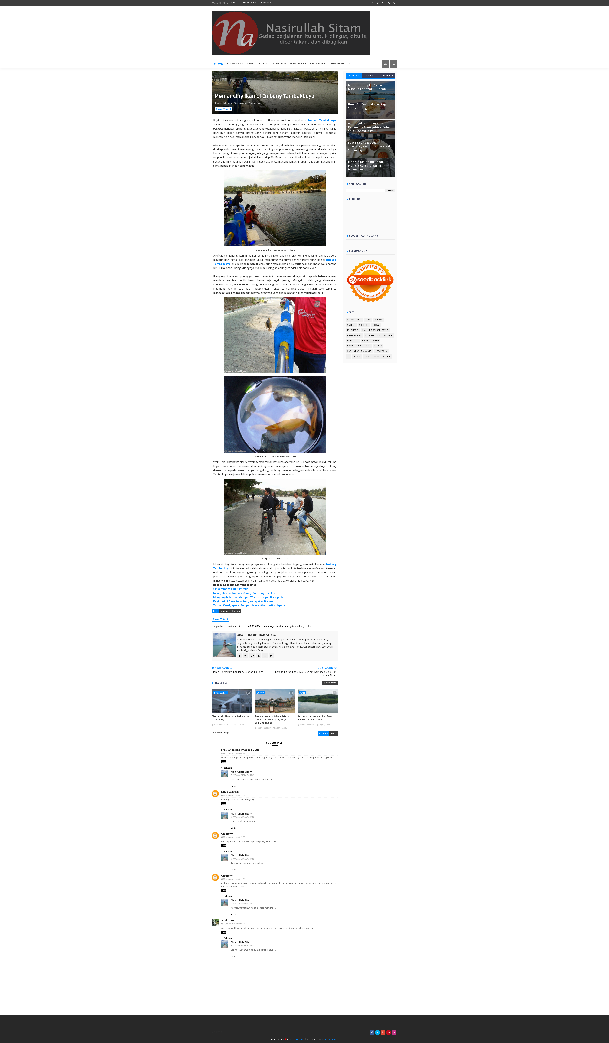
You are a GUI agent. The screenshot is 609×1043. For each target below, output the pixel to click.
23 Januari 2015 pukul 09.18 (243, 775)
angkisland (228, 920)
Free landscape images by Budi (240, 750)
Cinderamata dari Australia (230, 589)
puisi (368, 346)
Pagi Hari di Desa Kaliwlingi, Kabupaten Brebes (243, 601)
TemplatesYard (297, 1039)
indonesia (352, 330)
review (378, 346)
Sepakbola (381, 351)
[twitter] (377, 3)
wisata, (261, 103)
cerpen (351, 325)
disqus (333, 733)
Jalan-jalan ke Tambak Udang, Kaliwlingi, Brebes (244, 593)
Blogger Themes (330, 1039)
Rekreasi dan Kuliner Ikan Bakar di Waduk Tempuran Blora (317, 718)
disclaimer (266, 2)
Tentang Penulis (340, 63)
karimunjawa (235, 63)
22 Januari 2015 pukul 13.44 (234, 837)
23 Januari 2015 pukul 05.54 (234, 923)
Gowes (251, 63)
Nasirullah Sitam (241, 771)
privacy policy (249, 2)
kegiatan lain (220, 693)
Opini (365, 340)
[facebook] (372, 3)
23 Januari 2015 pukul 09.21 (243, 903)
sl (348, 356)
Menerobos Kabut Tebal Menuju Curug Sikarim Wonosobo (365, 165)
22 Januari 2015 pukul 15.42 (234, 879)
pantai (375, 340)
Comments (386, 75)
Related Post (221, 682)
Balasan (227, 767)
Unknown (227, 833)
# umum (225, 611)
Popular (354, 75)
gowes (376, 325)
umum (376, 356)
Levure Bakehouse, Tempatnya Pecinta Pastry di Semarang (369, 146)
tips (367, 356)
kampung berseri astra (375, 330)
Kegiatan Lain (298, 63)
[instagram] (394, 3)
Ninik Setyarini (230, 792)
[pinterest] (388, 3)
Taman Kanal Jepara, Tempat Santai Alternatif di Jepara (249, 605)
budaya (260, 693)
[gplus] (383, 3)
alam (302, 693)
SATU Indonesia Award (359, 351)
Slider (357, 356)
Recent (370, 75)
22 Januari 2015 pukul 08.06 (234, 753)
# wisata (236, 611)
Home (233, 2)
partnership (354, 346)
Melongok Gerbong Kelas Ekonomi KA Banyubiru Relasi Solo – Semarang (370, 127)
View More (331, 682)
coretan (278, 63)
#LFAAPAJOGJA (354, 320)
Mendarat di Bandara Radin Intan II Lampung (230, 718)
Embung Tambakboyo (322, 120)
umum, (254, 103)
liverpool (352, 340)
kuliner (388, 335)
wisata (263, 63)
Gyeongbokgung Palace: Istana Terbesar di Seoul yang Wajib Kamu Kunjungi (272, 719)
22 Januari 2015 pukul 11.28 (234, 795)
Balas (224, 762)
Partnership (318, 63)
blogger (323, 733)
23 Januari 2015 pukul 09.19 (243, 817)
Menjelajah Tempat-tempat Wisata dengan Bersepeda (248, 597)
